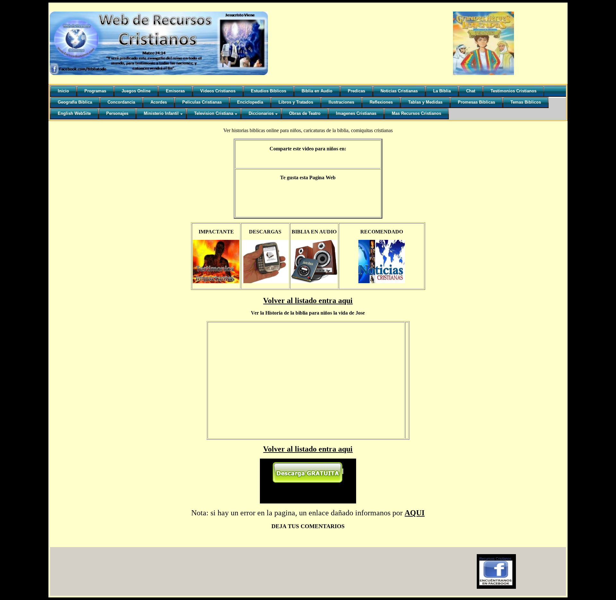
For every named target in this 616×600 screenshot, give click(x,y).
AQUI (414, 513)
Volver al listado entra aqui (308, 300)
